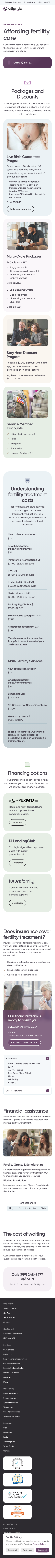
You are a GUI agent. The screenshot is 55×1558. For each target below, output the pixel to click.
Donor (5, 1382)
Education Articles (27, 1208)
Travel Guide (8, 1446)
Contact (6, 1451)
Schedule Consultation (12, 1334)
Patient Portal (29, 2)
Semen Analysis (9, 1398)
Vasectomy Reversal (11, 1412)
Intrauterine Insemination (13, 1368)
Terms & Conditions (11, 1532)
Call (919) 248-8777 (24, 62)
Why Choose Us (9, 1308)
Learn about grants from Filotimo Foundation (25, 1185)
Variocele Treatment (11, 1416)
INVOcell (7, 1377)
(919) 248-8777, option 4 (26, 1027)
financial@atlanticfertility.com (31, 1284)
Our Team (7, 1313)
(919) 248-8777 (44, 2)
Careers (6, 1322)
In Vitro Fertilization (11, 1373)
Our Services (8, 1350)
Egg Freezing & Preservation (15, 1359)
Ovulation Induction (11, 1363)
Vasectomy (8, 1407)
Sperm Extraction (10, 1402)
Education (7, 1432)
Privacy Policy (9, 1528)
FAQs (43, 1208)
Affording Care (9, 1442)
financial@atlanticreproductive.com (25, 1035)
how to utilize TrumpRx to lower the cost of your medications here (26, 641)
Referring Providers (13, 2)
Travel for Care (9, 1318)
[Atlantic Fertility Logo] (12, 9)
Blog (11, 1208)
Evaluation (7, 1354)
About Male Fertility (11, 1393)
